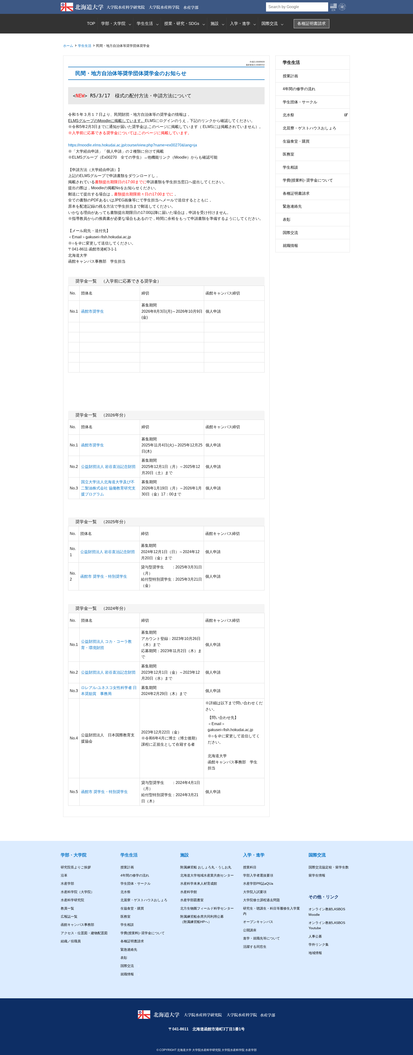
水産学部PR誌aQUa (258, 883)
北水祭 (288, 115)
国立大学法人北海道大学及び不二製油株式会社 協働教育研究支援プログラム (108, 488)
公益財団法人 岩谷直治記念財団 (108, 467)
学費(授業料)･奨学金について (308, 180)
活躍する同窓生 (254, 947)
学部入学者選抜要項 (258, 875)
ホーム (68, 46)
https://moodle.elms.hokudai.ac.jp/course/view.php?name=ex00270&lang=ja (132, 145)
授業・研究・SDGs (181, 23)
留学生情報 (317, 875)
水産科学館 (188, 892)
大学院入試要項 (254, 892)
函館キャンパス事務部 (77, 925)
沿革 (64, 875)
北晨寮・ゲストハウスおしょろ (309, 128)
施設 (215, 23)
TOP (91, 23)
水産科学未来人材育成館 (198, 883)
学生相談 (290, 167)
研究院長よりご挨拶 (76, 867)
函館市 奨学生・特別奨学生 (103, 576)
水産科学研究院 (72, 900)
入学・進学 (240, 23)
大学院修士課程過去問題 (261, 900)
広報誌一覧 (69, 916)
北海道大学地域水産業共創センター (207, 875)
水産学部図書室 (192, 900)
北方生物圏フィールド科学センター (207, 908)
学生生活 (145, 23)
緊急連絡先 (292, 207)
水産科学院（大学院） (77, 892)
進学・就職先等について (261, 938)
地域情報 (315, 953)
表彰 (286, 220)
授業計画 (290, 76)
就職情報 (290, 246)
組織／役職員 (71, 941)
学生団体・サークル (300, 102)
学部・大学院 (113, 23)
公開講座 (249, 930)
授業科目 (249, 867)
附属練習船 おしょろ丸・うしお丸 (205, 867)
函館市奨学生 (92, 311)
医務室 (288, 154)
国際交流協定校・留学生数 (329, 867)
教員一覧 (67, 908)
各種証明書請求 (311, 23)
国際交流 (269, 23)
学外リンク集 (319, 944)
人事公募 (315, 936)
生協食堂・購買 (296, 141)
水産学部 (67, 883)
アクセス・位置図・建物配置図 (84, 933)
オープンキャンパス (258, 922)
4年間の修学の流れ (299, 89)
